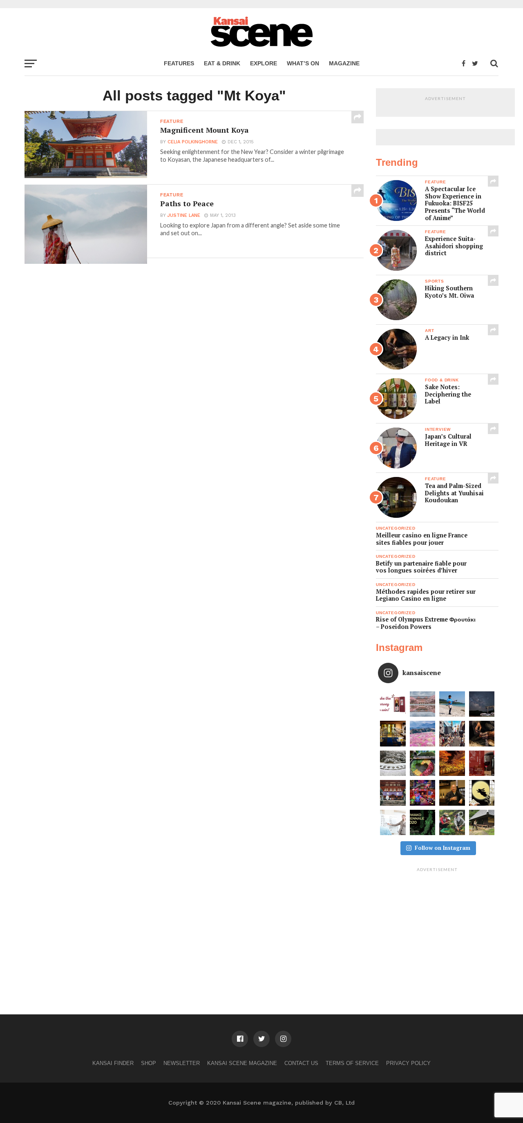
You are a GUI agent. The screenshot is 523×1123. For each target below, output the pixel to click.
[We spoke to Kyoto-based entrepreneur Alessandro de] (452, 733)
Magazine (344, 63)
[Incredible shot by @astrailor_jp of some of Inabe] (423, 733)
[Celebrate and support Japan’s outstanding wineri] (482, 763)
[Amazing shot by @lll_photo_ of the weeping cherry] (423, 704)
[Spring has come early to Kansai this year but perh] (452, 704)
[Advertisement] (437, 927)
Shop (148, 1063)
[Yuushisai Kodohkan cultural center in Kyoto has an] (393, 733)
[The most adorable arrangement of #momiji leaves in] (423, 763)
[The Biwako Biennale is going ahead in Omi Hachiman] (423, 823)
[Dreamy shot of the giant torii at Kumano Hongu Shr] (482, 704)
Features (179, 63)
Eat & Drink (222, 63)
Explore (263, 63)
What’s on (303, 63)
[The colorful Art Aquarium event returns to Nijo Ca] (423, 793)
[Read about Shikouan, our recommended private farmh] (482, 823)
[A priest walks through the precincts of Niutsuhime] (393, 793)
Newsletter (181, 1063)
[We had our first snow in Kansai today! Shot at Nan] (393, 763)
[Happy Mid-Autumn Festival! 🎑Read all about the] (482, 793)
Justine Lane (184, 215)
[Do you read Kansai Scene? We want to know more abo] (393, 704)
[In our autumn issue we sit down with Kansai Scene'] (452, 793)
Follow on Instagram (442, 847)
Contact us (301, 1063)
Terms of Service (352, 1063)
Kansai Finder (113, 1063)
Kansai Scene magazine (242, 1063)
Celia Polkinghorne (193, 142)
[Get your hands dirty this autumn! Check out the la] (452, 823)
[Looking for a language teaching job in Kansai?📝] (393, 823)
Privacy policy (408, 1063)
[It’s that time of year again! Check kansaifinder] (452, 763)
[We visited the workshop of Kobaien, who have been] (482, 733)
